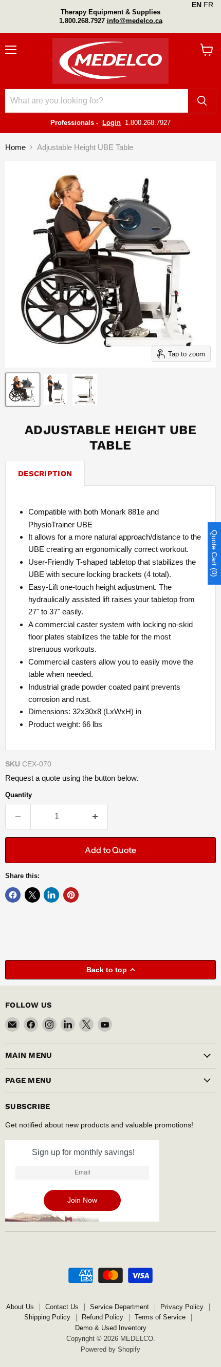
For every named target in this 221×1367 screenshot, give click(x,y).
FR (208, 5)
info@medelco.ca (134, 21)
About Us (20, 1307)
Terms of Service (160, 1317)
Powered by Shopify (110, 1349)
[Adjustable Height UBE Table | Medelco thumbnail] (23, 389)
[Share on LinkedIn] (51, 895)
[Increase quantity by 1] (95, 816)
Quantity (18, 795)
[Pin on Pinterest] (71, 895)
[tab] (45, 473)
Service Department (119, 1307)
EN (196, 5)
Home (15, 147)
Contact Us (62, 1307)
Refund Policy (102, 1317)
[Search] (202, 101)
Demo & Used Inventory (110, 1328)
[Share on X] (32, 895)
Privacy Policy (182, 1307)
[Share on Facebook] (13, 895)
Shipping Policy (47, 1317)
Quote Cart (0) (214, 553)
